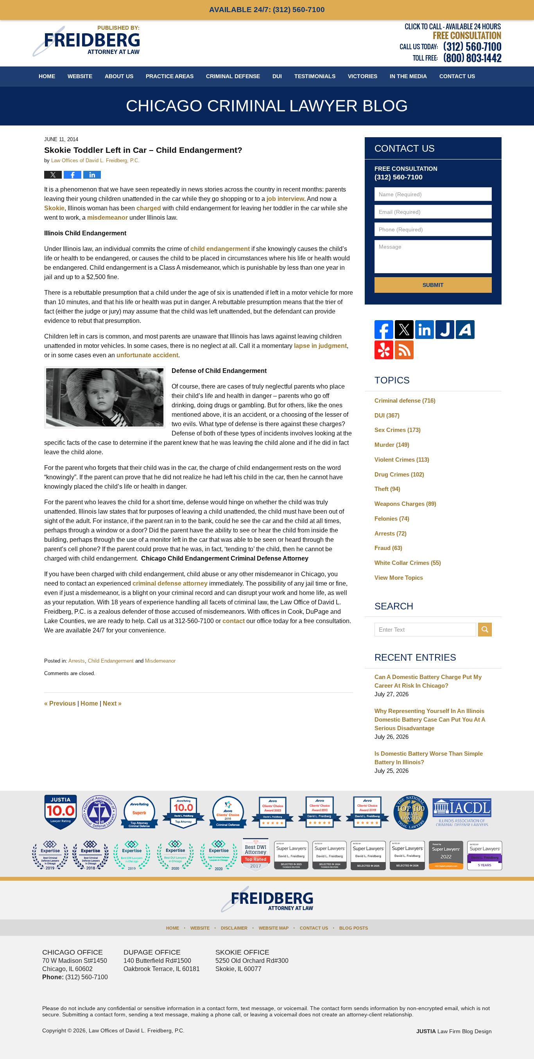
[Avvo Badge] (139, 812)
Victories (362, 76)
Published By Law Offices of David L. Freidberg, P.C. (451, 42)
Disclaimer (234, 928)
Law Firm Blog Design (454, 1031)
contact (233, 621)
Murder (392, 444)
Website (80, 76)
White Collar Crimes (408, 562)
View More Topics (399, 577)
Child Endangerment (111, 661)
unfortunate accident (147, 355)
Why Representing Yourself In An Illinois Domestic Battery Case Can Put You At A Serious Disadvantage (430, 719)
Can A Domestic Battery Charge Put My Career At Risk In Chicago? (428, 681)
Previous (60, 703)
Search (485, 629)
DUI (277, 76)
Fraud (388, 548)
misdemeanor (107, 217)
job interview (285, 198)
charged (148, 208)
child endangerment (220, 248)
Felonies (392, 518)
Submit (433, 285)
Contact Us (314, 928)
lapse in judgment (320, 345)
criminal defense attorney (170, 583)
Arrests (76, 661)
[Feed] (404, 349)
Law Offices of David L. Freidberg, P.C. (137, 1030)
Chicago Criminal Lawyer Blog (86, 41)
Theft (387, 489)
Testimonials (314, 76)
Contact (457, 76)
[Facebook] (384, 329)
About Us (119, 76)
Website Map (274, 928)
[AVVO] (465, 329)
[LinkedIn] (424, 329)
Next (112, 703)
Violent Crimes (402, 459)
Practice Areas (170, 76)
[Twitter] (404, 329)
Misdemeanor (160, 661)
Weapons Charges (405, 503)
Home (47, 76)
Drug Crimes (399, 474)
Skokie (54, 208)
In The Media (408, 76)
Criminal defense (405, 400)
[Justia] (444, 329)
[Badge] (175, 855)
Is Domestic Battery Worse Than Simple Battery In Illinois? (429, 757)
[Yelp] (384, 349)
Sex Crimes (398, 429)
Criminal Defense (233, 76)
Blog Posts (353, 928)
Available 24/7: (267, 9)
